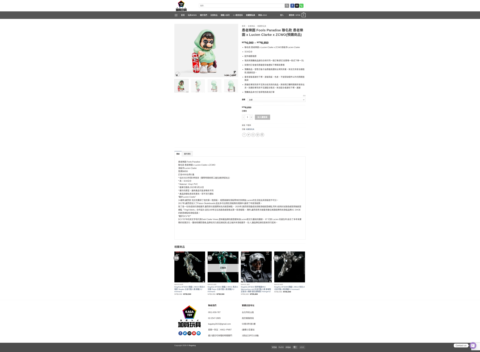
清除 (304, 95)
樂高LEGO (262, 15)
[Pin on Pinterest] (258, 135)
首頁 (183, 15)
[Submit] (287, 6)
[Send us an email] (297, 6)
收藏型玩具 (250, 15)
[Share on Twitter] (249, 135)
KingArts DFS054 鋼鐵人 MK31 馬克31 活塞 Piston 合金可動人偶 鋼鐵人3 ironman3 (223, 289)
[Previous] (178, 50)
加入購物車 (262, 117)
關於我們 (203, 15)
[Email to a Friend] (253, 135)
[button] (176, 15)
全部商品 (214, 15)
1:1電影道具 (238, 15)
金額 (243, 99)
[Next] (234, 50)
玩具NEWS (192, 15)
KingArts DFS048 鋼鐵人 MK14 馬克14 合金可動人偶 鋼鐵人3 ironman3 (289, 288)
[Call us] (301, 6)
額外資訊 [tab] (187, 154)
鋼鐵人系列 (225, 15)
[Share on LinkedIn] (262, 135)
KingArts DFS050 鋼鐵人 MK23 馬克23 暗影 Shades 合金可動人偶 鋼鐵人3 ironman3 (189, 289)
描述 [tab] (178, 154)
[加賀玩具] (184, 5)
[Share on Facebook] (244, 135)
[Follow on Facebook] (292, 6)
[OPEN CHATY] (473, 345)
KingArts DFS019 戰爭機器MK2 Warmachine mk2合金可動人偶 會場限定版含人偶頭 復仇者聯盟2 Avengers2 (256, 289)
